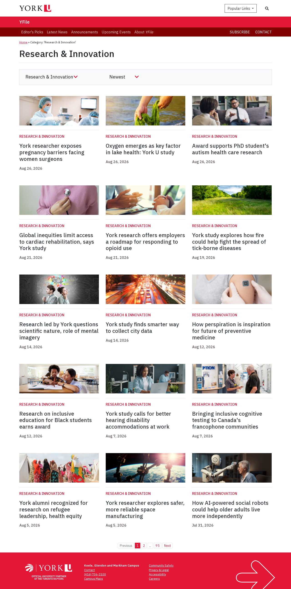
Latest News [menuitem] (57, 32)
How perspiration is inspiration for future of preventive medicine (231, 331)
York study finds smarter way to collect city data (142, 327)
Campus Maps (93, 579)
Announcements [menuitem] (84, 32)
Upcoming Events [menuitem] (116, 32)
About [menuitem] (143, 32)
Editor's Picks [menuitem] (32, 32)
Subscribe (240, 32)
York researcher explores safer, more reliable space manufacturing (145, 509)
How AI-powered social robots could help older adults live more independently (230, 509)
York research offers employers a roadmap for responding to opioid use (145, 241)
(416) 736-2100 (95, 574)
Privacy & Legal (159, 570)
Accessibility (157, 574)
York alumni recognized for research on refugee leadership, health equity (53, 509)
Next (167, 545)
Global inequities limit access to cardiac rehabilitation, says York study (56, 241)
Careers (154, 579)
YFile (24, 22)
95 (158, 545)
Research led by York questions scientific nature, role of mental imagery (58, 331)
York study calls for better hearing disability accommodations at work (138, 420)
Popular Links (239, 8)
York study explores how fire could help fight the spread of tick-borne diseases (229, 241)
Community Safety (161, 565)
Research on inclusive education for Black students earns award (55, 420)
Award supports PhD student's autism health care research (230, 149)
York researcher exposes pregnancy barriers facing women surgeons (51, 152)
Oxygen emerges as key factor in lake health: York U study (143, 149)
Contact (263, 32)
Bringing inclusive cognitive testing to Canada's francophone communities (227, 420)
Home (23, 42)
